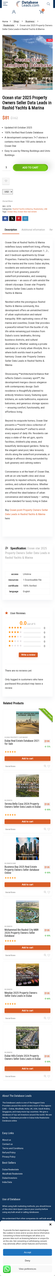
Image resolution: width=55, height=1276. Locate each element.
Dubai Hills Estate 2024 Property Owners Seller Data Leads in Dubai (23, 1057)
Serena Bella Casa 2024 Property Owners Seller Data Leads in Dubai (23, 805)
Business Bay (10, 863)
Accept (27, 1252)
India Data (7, 1182)
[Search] (48, 4)
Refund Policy (9, 1152)
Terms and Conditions (12, 1148)
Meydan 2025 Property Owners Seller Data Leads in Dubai (21, 994)
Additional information (33, 229)
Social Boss (7, 201)
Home (5, 21)
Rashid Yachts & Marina (23, 209)
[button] (50, 1224)
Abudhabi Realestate (12, 1174)
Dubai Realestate (10, 1169)
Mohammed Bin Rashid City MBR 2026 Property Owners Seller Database (21, 932)
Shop (16, 21)
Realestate (9, 25)
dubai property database (16, 737)
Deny (27, 1260)
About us (6, 1140)
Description (11, 229)
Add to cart (30, 167)
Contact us (7, 1144)
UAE (45, 209)
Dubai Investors (9, 1178)
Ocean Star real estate (27, 212)
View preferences (27, 1269)
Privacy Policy (8, 1157)
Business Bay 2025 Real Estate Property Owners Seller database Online (22, 869)
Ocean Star (12, 212)
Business (30, 21)
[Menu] (5, 4)
